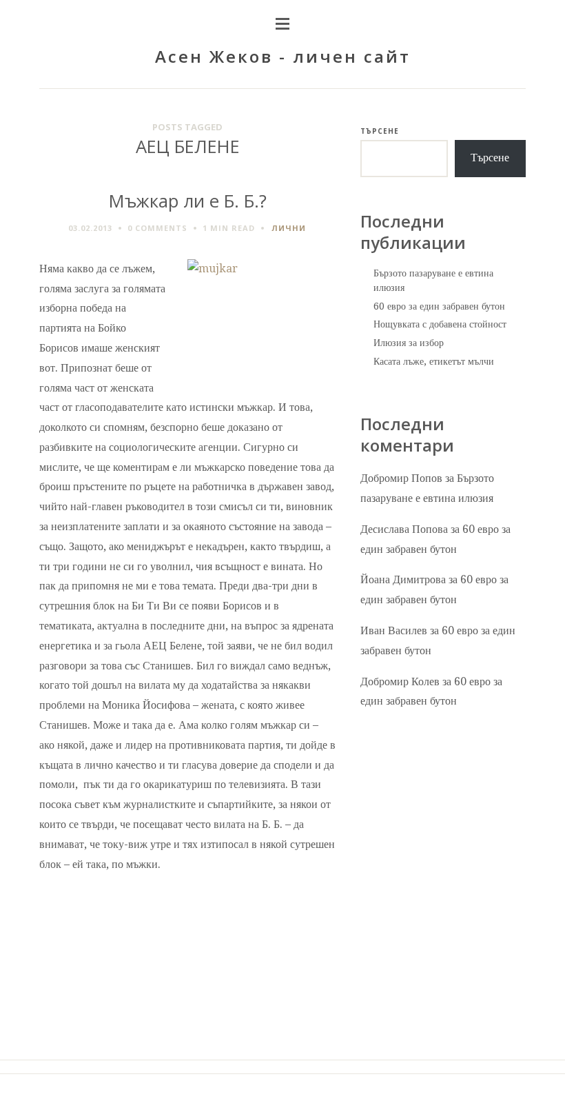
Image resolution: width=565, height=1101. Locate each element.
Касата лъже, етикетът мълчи (433, 361)
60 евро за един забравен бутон (439, 306)
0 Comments (157, 228)
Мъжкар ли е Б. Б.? (188, 201)
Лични (288, 228)
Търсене (379, 131)
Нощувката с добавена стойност (439, 324)
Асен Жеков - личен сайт (283, 56)
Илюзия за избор (408, 342)
